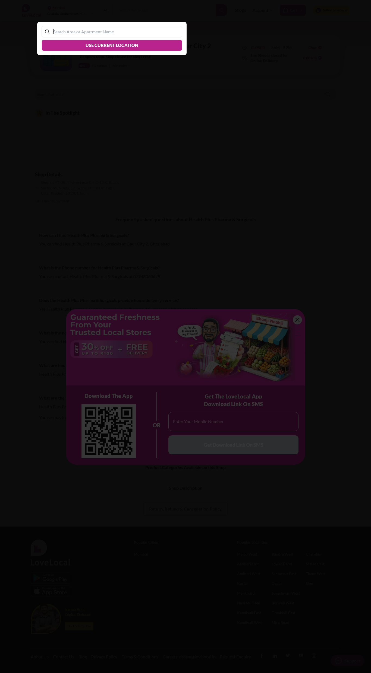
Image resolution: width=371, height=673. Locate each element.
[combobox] (114, 31)
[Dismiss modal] (185, 336)
